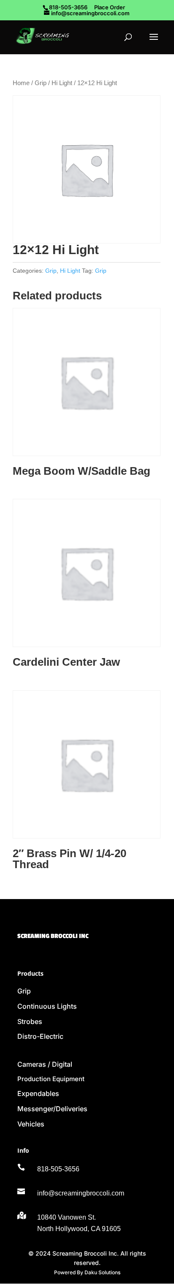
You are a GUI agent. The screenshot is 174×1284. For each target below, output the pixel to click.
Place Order (109, 7)
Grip (40, 83)
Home (21, 83)
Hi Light (62, 83)
